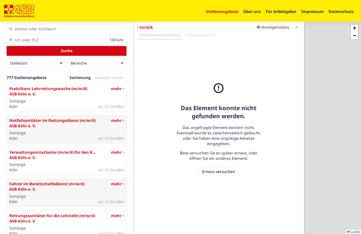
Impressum (312, 11)
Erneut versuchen (218, 171)
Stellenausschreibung (159, 34)
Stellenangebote (222, 11)
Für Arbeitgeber (281, 11)
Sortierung (80, 77)
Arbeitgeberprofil (200, 34)
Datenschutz (341, 11)
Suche (66, 50)
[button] (354, 28)
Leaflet (355, 232)
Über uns (252, 11)
